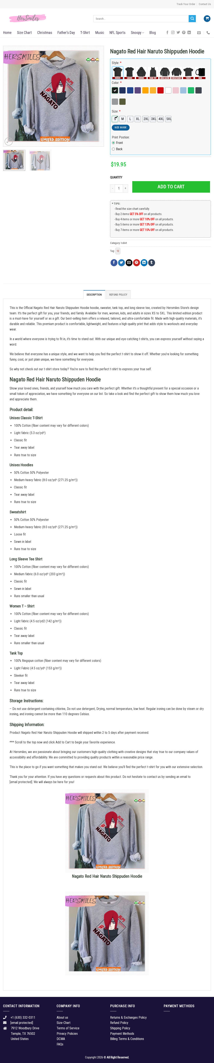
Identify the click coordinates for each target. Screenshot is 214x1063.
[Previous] (10, 96)
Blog (152, 33)
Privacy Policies (67, 1034)
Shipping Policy (120, 1028)
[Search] (192, 18)
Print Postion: (121, 137)
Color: (117, 83)
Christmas (44, 33)
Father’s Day (66, 33)
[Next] (96, 96)
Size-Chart (63, 1023)
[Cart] (207, 18)
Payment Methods (122, 1034)
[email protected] (21, 782)
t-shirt (124, 243)
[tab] (94, 294)
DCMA (61, 1039)
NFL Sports (117, 33)
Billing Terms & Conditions (127, 1039)
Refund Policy (118, 294)
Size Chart (24, 33)
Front (119, 143)
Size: (116, 111)
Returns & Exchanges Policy (128, 1017)
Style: (116, 63)
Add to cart (171, 186)
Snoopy (136, 33)
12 (118, 250)
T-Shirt (85, 33)
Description (94, 294)
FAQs (60, 1044)
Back (119, 149)
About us (62, 1017)
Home (7, 33)
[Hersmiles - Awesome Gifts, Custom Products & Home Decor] (45, 18)
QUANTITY (117, 177)
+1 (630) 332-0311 (22, 1017)
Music (99, 33)
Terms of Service (68, 1028)
